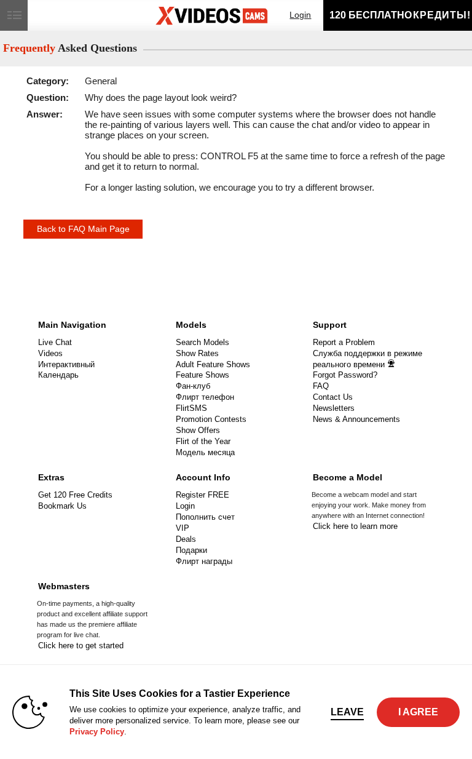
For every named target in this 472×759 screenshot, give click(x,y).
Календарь (58, 375)
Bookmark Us (62, 506)
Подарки (191, 550)
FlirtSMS (191, 408)
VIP (182, 528)
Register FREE (202, 494)
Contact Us (333, 397)
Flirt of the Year (203, 441)
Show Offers (198, 430)
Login (300, 15)
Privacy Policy (96, 731)
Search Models (202, 342)
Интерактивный (66, 364)
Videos (50, 353)
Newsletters (334, 408)
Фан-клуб (193, 386)
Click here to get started (81, 645)
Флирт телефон (205, 397)
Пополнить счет (205, 517)
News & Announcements (356, 419)
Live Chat (55, 342)
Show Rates (197, 353)
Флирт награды (204, 561)
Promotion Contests (211, 419)
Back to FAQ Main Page (83, 229)
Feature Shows (202, 375)
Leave (347, 712)
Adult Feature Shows (213, 364)
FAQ (321, 386)
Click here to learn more (355, 526)
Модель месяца (205, 452)
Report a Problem (344, 342)
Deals (186, 539)
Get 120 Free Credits (75, 494)
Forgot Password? (345, 375)
